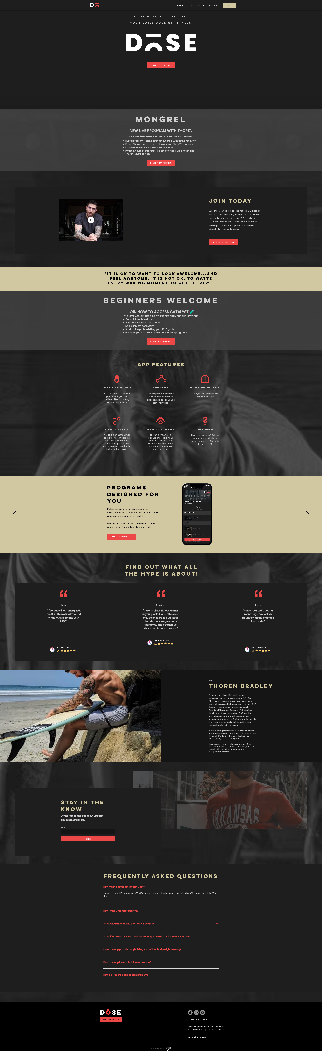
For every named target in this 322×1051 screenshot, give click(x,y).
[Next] (307, 514)
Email (63, 827)
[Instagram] (196, 1012)
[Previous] (14, 514)
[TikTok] (190, 1012)
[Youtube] (202, 1012)
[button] (119, 238)
